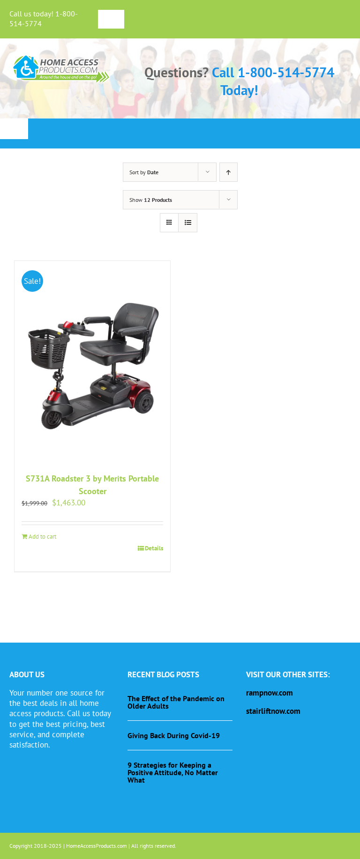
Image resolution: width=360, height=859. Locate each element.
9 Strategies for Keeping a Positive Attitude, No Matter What (173, 772)
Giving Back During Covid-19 (174, 735)
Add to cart (42, 537)
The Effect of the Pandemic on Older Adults (176, 702)
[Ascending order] (228, 172)
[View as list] (188, 223)
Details (154, 548)
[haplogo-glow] (61, 56)
